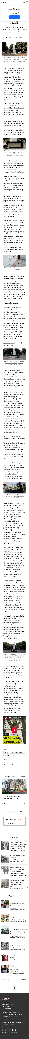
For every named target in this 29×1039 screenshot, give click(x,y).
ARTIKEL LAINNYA (14, 895)
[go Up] (14, 988)
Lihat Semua (22, 776)
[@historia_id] (6, 1030)
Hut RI (14, 755)
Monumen (7, 755)
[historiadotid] (3, 1030)
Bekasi (6, 752)
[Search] (24, 2)
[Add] (14, 49)
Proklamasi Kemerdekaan (17, 752)
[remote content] (14, 730)
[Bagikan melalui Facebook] (4, 764)
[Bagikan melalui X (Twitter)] (8, 764)
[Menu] (27, 2)
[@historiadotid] (9, 1030)
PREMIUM (14, 837)
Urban (5, 759)
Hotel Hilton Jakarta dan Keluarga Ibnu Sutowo (12, 797)
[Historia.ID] (5, 2)
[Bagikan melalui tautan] (12, 764)
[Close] (26, 7)
